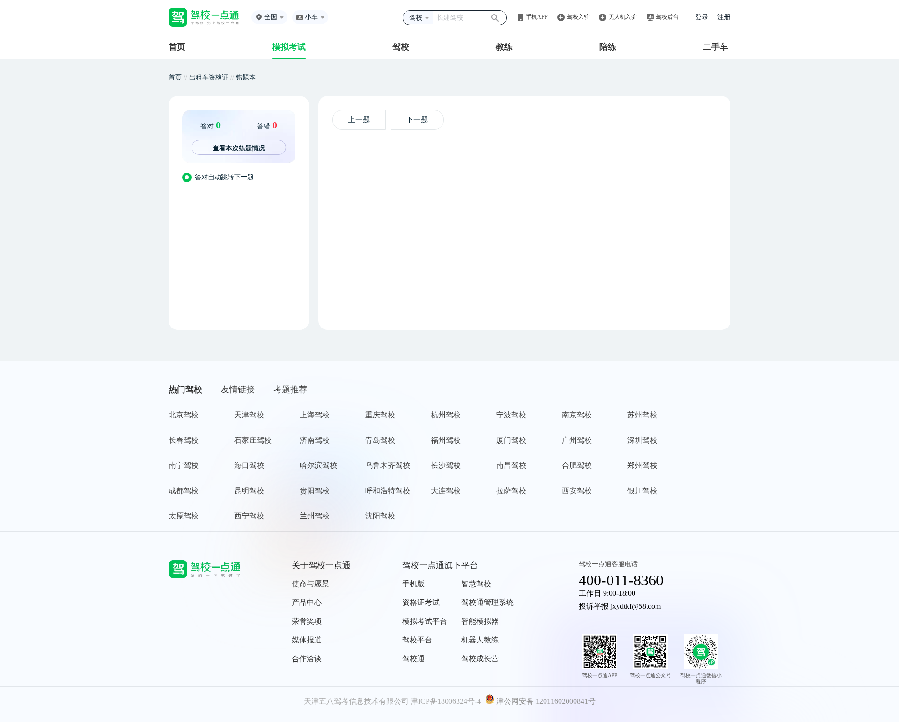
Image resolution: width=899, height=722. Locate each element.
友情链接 (238, 389)
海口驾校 (249, 465)
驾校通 (413, 659)
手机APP (537, 17)
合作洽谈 (307, 659)
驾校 (400, 46)
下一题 (417, 120)
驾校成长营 (480, 659)
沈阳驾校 (380, 516)
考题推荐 (290, 389)
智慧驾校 (476, 584)
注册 (723, 17)
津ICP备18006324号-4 (446, 701)
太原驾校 (184, 516)
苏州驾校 (642, 415)
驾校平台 (417, 640)
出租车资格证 (208, 77)
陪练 (607, 46)
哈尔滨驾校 (318, 465)
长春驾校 (184, 440)
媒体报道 (307, 640)
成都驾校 (184, 491)
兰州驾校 (315, 516)
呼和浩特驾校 (387, 491)
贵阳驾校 (315, 491)
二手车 (715, 46)
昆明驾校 (249, 491)
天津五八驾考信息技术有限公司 (356, 701)
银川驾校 (642, 491)
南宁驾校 (184, 465)
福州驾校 (446, 440)
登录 (701, 17)
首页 (177, 46)
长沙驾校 (446, 465)
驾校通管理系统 (487, 602)
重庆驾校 (380, 415)
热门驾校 (185, 389)
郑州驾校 (642, 465)
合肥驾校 (577, 465)
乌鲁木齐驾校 (387, 465)
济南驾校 (315, 440)
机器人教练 (480, 640)
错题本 (246, 77)
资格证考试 (421, 602)
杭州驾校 (446, 415)
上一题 (359, 120)
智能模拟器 (480, 621)
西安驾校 (577, 491)
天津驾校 (249, 415)
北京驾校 (184, 415)
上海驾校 (315, 415)
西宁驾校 (249, 516)
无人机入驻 (623, 17)
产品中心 (307, 602)
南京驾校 (577, 415)
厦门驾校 (511, 440)
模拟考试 (289, 46)
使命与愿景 (310, 584)
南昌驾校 (511, 465)
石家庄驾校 (253, 440)
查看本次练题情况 (239, 148)
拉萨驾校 (511, 491)
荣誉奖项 (307, 621)
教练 (504, 46)
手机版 (413, 584)
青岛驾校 (380, 440)
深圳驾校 (642, 440)
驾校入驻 (578, 17)
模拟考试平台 (424, 621)
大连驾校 (446, 491)
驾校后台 (667, 17)
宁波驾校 (511, 415)
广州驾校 (577, 440)
